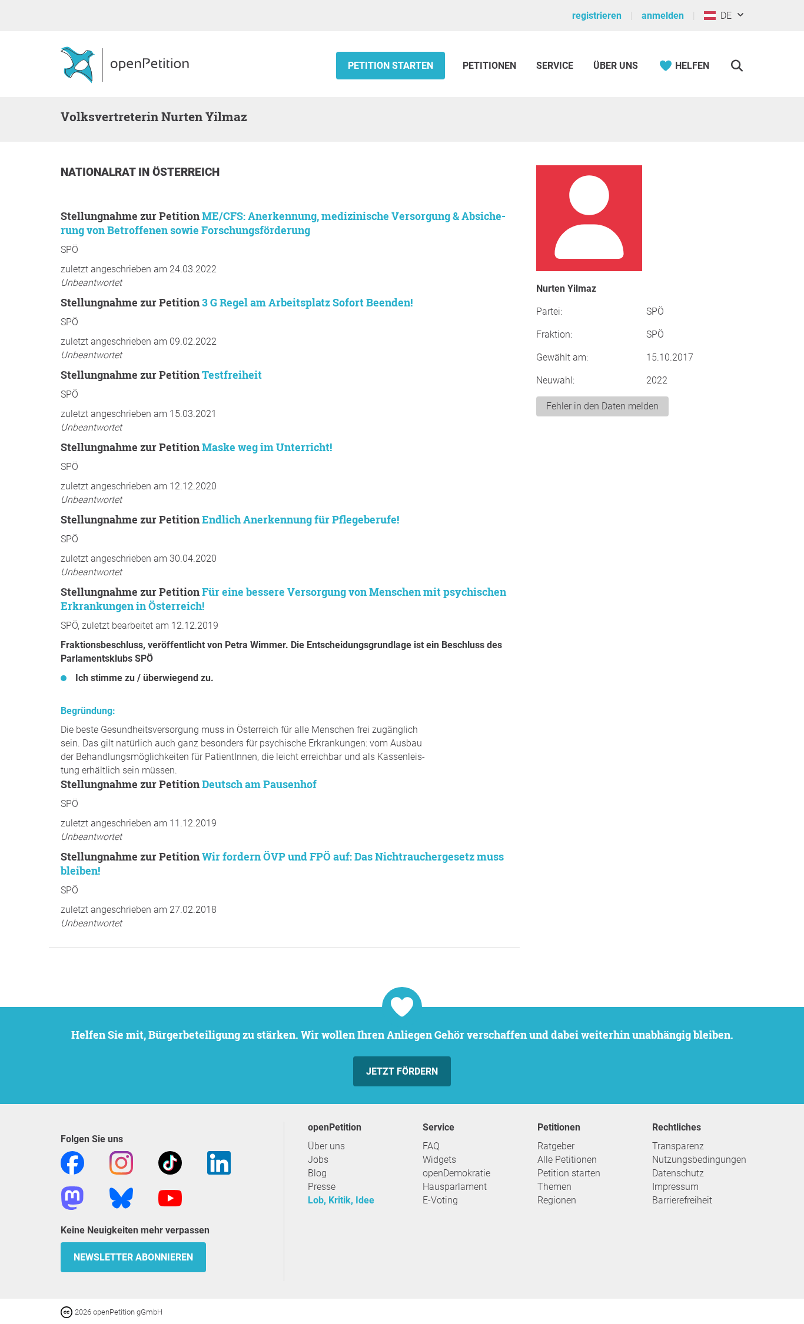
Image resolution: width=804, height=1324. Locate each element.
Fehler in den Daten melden (602, 406)
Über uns (326, 1146)
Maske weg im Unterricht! (267, 447)
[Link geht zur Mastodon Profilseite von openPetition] (72, 1197)
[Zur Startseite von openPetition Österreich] (126, 64)
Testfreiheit (232, 375)
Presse (321, 1186)
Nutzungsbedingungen (699, 1159)
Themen (554, 1186)
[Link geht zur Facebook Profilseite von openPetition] (72, 1162)
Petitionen (491, 65)
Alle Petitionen (567, 1159)
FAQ (431, 1146)
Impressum (675, 1186)
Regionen (556, 1200)
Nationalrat (99, 172)
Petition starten (390, 65)
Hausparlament (455, 1186)
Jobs (318, 1159)
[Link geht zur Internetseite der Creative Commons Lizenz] (68, 1311)
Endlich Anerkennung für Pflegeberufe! (300, 519)
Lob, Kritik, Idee (341, 1200)
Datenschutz (678, 1173)
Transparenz (678, 1146)
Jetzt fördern (402, 1071)
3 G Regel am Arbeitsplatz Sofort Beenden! (307, 302)
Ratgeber (555, 1146)
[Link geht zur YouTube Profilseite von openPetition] (170, 1197)
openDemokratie (456, 1173)
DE (724, 15)
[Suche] (736, 65)
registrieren (597, 15)
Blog (317, 1173)
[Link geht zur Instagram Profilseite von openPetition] (121, 1162)
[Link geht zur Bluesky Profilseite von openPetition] (121, 1197)
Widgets (439, 1159)
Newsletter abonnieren (133, 1257)
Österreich (186, 172)
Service (554, 65)
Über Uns (615, 65)
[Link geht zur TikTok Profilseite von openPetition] (170, 1162)
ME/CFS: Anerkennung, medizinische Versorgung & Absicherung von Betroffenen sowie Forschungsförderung (283, 223)
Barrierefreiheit (682, 1200)
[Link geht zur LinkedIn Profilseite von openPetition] (219, 1162)
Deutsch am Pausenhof (259, 784)
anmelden (663, 15)
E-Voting (440, 1200)
